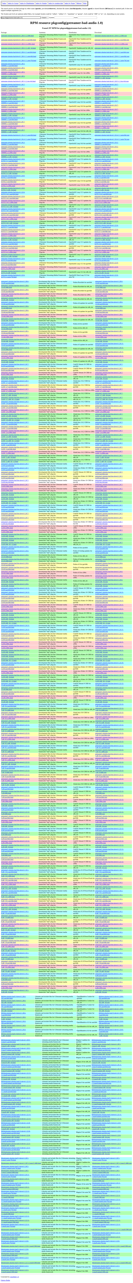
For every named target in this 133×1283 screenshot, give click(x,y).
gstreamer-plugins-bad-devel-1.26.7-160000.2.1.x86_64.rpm (106, 114)
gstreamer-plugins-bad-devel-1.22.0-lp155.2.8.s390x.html (13, 268)
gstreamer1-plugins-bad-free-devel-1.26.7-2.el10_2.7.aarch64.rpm (109, 382)
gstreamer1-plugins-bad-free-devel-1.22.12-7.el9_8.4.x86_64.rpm (109, 722)
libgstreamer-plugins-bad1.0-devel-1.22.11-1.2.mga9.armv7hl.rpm (106, 1192)
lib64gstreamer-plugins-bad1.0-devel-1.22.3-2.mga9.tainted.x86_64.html (15, 1153)
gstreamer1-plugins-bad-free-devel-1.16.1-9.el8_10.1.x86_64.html (15, 908)
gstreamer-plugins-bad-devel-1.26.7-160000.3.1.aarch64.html (13, 85)
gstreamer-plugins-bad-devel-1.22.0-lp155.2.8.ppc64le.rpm (106, 264)
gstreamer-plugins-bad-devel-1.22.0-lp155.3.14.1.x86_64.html (13, 205)
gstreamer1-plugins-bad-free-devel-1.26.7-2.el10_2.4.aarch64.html (15, 423)
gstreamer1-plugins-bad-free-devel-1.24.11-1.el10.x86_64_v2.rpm (109, 659)
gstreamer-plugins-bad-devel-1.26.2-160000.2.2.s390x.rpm (106, 152)
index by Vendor (41, 3)
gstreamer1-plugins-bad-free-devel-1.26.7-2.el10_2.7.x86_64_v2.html (15, 398)
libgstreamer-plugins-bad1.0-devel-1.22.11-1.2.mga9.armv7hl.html (15, 1192)
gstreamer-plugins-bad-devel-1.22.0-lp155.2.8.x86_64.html (13, 272)
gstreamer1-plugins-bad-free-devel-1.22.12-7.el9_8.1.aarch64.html (15, 746)
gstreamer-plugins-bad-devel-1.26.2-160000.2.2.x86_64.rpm (106, 156)
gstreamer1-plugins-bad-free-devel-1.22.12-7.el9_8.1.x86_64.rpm (109, 763)
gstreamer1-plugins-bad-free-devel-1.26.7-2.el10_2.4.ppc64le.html (15, 427)
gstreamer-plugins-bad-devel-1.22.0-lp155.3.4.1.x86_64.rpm (106, 255)
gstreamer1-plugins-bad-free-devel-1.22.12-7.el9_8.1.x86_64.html (15, 763)
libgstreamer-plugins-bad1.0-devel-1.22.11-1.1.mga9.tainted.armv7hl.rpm (106, 1217)
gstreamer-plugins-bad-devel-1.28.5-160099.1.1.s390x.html (13, 73)
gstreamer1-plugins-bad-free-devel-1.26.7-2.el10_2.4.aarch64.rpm (109, 423)
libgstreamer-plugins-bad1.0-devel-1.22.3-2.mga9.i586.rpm (111, 1263)
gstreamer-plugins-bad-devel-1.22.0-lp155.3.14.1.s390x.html (13, 201)
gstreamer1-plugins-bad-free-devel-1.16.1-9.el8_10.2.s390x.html (15, 883)
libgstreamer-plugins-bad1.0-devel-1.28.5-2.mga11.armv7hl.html (15, 1159)
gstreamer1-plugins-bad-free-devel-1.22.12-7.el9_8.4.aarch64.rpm (109, 705)
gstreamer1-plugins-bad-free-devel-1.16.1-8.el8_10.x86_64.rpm (109, 929)
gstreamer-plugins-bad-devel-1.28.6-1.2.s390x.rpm (111, 44)
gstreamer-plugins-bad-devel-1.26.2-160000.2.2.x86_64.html (13, 156)
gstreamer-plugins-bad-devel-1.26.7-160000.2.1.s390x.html (13, 110)
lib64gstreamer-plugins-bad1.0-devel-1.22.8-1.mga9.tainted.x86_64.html (15, 1136)
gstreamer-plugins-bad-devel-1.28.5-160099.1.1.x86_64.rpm (106, 77)
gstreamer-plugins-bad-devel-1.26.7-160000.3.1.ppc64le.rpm (106, 89)
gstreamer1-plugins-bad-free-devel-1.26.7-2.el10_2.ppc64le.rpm (109, 448)
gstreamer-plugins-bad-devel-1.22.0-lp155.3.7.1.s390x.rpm (106, 234)
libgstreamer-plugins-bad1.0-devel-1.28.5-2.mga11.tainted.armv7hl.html (15, 1167)
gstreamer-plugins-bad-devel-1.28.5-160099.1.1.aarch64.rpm (106, 65)
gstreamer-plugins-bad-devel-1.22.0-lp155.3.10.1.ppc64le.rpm (106, 214)
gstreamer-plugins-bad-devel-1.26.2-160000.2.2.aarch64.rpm (106, 143)
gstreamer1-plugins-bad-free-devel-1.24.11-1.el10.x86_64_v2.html (15, 659)
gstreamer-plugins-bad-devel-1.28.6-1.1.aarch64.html (18, 52)
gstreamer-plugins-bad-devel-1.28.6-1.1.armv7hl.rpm (112, 60)
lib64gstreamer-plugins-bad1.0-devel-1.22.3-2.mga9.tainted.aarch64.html (15, 1149)
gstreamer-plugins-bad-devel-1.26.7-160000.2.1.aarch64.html (13, 102)
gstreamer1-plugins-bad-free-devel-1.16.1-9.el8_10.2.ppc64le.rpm (109, 879)
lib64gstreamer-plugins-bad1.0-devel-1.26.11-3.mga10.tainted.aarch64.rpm (107, 1066)
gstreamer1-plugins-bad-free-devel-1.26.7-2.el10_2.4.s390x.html (15, 431)
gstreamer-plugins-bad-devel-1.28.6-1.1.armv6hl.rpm (112, 56)
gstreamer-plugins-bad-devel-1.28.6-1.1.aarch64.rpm (112, 52)
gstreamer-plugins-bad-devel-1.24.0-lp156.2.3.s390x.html (13, 185)
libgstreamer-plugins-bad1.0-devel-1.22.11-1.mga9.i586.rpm (112, 1229)
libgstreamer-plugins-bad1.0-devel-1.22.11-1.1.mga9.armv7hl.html (15, 1209)
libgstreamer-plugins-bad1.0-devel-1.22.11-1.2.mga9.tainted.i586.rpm (106, 1205)
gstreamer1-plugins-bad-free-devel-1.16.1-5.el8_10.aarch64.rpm (109, 954)
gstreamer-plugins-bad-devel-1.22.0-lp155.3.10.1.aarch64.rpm (106, 210)
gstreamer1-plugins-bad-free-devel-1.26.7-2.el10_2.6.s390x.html (15, 411)
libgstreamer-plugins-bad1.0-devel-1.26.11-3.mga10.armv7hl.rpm (106, 1175)
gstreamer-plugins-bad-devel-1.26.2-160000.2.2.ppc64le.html (13, 147)
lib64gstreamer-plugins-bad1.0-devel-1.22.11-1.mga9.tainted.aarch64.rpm (107, 1115)
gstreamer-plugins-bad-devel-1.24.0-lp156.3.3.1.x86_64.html (13, 172)
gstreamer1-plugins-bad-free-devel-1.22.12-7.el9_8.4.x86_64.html (15, 722)
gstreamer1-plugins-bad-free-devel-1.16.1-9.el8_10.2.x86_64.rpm (109, 887)
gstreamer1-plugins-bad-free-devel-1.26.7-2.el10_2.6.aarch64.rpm (109, 402)
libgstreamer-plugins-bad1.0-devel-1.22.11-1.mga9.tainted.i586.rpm (106, 1238)
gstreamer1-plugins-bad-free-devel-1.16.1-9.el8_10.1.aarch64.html (15, 892)
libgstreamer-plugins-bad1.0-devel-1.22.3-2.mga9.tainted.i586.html (15, 1271)
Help (84, 3)
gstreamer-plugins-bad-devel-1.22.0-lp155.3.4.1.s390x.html (13, 251)
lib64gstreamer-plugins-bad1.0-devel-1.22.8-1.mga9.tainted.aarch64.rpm (106, 1132)
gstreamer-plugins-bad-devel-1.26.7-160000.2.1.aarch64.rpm (106, 102)
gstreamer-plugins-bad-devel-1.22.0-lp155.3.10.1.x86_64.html (13, 222)
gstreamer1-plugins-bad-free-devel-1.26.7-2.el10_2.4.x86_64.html (15, 436)
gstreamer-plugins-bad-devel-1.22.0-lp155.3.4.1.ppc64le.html (13, 247)
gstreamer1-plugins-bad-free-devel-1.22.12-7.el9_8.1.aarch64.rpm (109, 746)
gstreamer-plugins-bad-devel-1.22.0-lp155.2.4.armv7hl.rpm (106, 276)
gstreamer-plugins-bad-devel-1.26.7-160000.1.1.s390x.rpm (106, 127)
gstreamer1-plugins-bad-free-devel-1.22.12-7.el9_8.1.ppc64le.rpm (109, 755)
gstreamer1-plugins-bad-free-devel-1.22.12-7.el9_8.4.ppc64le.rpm (109, 713)
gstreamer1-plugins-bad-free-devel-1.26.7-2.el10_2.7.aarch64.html (15, 382)
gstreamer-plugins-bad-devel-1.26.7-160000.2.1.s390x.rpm (106, 110)
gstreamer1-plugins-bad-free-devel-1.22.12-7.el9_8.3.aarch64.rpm (109, 726)
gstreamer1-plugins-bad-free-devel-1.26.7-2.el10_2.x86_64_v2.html (15, 460)
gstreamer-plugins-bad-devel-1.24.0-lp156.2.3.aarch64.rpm (106, 176)
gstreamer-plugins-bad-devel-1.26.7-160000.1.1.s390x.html (13, 127)
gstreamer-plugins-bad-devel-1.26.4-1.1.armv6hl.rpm (112, 135)
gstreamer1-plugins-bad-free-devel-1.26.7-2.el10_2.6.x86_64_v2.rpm (109, 419)
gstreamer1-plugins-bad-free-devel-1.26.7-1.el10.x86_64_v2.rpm (109, 543)
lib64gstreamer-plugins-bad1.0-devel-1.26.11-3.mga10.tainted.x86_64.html (16, 1070)
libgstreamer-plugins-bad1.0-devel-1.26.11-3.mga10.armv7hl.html (15, 1175)
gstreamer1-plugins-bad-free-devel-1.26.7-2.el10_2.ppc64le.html (15, 448)
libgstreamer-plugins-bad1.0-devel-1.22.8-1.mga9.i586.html (20, 1246)
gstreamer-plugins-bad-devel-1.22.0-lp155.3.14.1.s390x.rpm (106, 201)
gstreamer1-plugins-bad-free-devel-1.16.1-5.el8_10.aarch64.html (15, 954)
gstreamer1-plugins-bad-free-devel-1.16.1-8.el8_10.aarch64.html (15, 912)
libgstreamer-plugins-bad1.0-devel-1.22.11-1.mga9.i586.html (21, 1229)
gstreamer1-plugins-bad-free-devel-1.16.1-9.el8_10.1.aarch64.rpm (109, 892)
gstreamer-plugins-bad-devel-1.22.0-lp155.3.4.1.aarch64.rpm (106, 243)
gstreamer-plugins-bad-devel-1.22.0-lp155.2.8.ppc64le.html (13, 264)
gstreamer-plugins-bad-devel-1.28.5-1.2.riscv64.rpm (112, 81)
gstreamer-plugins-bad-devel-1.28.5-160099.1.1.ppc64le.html (13, 69)
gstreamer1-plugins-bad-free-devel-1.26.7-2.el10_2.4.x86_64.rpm (109, 436)
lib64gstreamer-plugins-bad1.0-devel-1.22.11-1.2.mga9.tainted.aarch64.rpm (107, 1082)
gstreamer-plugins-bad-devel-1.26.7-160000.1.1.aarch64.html (13, 118)
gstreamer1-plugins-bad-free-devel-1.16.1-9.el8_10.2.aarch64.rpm (109, 871)
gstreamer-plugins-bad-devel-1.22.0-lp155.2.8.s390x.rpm (106, 268)
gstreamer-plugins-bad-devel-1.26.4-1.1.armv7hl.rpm (112, 139)
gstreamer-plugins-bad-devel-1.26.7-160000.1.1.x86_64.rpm (106, 131)
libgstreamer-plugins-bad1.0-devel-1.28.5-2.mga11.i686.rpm (112, 1163)
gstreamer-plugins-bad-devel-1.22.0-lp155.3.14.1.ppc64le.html (13, 197)
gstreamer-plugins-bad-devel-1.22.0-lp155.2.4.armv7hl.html (13, 276)
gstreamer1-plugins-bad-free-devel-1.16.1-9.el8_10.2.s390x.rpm (109, 883)
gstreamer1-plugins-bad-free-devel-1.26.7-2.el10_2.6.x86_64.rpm (109, 415)
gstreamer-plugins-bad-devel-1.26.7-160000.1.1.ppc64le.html (13, 123)
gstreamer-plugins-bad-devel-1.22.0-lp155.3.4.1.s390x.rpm (106, 251)
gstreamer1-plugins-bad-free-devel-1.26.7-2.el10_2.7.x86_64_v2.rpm (109, 398)
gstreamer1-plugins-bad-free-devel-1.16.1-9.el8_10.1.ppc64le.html (15, 900)
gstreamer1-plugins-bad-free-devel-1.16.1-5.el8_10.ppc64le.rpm (109, 962)
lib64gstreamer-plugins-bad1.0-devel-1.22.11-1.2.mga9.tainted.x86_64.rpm (107, 1086)
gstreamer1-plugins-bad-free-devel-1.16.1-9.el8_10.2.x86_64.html (15, 887)
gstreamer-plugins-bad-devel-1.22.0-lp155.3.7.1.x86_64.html (13, 239)
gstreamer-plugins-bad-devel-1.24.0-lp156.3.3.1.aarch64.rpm (106, 160)
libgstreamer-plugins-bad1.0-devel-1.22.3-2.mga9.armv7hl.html (15, 1258)
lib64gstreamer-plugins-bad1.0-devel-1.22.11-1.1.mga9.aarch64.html (16, 1091)
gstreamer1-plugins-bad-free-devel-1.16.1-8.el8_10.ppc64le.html (15, 921)
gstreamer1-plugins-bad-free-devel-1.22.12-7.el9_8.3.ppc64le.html (15, 734)
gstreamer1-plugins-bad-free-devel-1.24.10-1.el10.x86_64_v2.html (15, 680)
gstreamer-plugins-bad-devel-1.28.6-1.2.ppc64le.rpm (112, 40)
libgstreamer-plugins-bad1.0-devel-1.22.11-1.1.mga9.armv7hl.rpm (106, 1209)
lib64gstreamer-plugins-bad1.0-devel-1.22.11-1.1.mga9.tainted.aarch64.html (16, 1099)
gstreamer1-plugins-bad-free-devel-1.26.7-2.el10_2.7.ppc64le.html (15, 386)
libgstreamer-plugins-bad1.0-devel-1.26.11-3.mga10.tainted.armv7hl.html (15, 1184)
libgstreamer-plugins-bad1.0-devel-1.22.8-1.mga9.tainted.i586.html (15, 1254)
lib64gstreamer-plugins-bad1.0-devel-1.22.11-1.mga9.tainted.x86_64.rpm (107, 1120)
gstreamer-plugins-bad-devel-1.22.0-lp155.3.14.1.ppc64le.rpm (106, 197)
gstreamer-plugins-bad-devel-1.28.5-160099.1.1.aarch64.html (13, 65)
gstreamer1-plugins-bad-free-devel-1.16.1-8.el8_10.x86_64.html (15, 929)
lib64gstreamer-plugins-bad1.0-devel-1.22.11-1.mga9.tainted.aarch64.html (16, 1115)
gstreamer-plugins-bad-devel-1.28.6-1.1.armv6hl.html (18, 56)
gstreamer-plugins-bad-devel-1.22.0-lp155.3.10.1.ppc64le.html (13, 214)
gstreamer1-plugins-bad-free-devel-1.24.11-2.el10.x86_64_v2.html (15, 622)
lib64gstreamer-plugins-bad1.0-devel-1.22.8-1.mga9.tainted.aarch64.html (15, 1132)
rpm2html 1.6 (14, 1277)
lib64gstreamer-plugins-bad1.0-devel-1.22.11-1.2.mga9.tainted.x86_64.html (16, 1086)
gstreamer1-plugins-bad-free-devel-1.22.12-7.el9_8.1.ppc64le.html (15, 755)
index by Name (70, 3)
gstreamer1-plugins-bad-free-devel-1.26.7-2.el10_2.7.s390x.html (15, 390)
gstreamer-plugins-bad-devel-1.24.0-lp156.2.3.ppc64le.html (13, 181)
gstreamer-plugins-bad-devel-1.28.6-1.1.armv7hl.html (18, 60)
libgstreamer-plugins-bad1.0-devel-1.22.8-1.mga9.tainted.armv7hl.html (15, 1250)
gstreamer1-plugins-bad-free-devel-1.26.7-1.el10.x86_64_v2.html (15, 543)
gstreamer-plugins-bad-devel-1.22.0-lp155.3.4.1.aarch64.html (13, 243)
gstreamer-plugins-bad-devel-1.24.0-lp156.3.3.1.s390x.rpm (106, 168)
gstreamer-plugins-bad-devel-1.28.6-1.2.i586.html (17, 36)
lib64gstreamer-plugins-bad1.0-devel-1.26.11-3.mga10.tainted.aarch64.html (16, 1066)
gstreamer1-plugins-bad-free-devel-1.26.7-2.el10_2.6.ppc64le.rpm (109, 407)
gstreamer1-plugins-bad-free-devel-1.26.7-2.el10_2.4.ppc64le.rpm (109, 427)
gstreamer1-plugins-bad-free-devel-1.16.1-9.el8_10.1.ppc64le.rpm (109, 900)
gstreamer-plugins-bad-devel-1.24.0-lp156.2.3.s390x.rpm (106, 185)
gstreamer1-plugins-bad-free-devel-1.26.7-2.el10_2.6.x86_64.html (15, 415)
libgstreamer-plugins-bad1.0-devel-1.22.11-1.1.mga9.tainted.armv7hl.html (15, 1217)
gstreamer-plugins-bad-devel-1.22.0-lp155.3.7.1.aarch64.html (13, 226)
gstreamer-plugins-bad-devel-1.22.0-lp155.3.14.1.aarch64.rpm (106, 193)
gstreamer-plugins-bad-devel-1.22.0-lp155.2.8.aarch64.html (13, 259)
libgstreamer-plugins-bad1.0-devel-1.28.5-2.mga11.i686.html (21, 1163)
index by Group (13, 3)
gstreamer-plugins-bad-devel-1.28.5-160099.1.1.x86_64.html (13, 77)
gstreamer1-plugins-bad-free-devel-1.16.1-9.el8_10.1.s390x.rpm (109, 904)
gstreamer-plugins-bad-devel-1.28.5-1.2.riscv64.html (18, 81)
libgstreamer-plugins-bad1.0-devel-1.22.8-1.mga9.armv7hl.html (15, 1242)
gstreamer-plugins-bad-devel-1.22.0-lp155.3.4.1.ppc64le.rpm (106, 247)
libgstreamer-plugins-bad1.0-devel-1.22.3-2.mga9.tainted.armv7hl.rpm (106, 1267)
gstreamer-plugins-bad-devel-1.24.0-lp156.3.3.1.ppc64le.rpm (106, 164)
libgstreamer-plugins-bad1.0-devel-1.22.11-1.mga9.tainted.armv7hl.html (15, 1234)
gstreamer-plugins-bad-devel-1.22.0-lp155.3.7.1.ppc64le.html (13, 230)
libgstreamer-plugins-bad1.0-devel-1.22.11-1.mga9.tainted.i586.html (15, 1238)
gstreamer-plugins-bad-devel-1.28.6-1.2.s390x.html (18, 44)
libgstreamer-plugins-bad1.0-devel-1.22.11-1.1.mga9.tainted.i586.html (15, 1221)
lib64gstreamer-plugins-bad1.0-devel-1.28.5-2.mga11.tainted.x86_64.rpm (106, 1053)
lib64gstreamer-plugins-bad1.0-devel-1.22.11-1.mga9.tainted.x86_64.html (16, 1120)
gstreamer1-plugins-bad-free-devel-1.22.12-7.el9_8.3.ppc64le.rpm (109, 734)
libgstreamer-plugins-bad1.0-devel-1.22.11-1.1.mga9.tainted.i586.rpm (106, 1221)
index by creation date (56, 3)
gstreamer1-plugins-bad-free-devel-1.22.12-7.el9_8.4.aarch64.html (15, 705)
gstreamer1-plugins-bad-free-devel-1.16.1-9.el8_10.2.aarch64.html (15, 871)
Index (4, 3)
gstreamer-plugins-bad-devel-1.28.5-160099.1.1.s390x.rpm (106, 73)
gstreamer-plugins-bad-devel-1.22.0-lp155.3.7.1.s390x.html (13, 234)
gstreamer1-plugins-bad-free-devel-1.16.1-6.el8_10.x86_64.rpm (109, 950)
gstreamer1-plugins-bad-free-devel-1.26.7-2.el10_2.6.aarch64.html (15, 402)
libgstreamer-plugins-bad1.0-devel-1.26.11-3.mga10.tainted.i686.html (15, 1188)
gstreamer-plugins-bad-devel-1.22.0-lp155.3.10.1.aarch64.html (13, 210)
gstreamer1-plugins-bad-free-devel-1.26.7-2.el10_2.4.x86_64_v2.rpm (109, 440)
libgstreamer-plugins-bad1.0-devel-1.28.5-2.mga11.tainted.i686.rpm (106, 1171)
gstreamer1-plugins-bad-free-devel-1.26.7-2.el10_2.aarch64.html (15, 444)
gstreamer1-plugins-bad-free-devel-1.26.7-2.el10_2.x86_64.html (15, 456)
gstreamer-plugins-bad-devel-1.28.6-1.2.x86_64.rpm (112, 48)
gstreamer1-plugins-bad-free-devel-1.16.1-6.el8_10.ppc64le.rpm (109, 941)
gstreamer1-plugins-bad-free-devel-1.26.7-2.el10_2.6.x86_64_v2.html (15, 419)
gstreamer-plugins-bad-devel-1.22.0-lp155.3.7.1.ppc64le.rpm (106, 230)
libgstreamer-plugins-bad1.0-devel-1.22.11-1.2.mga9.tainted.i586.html (15, 1205)
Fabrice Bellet (5, 1280)
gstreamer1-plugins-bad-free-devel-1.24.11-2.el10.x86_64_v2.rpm (109, 622)
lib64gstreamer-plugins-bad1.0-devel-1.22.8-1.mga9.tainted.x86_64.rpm (106, 1136)
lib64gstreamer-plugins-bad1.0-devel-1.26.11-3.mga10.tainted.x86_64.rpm (107, 1070)
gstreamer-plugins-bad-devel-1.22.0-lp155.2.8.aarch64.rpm (106, 259)
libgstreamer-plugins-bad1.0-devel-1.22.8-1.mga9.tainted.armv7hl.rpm (106, 1250)
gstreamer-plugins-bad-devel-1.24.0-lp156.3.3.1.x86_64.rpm (106, 172)
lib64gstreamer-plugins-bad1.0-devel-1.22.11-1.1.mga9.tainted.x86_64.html (16, 1103)
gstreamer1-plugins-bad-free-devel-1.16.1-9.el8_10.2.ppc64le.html (15, 879)
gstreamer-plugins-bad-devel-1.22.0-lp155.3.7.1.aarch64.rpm (106, 226)
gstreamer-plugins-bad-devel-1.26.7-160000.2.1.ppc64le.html (13, 106)
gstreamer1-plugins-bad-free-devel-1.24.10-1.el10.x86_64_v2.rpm (109, 680)
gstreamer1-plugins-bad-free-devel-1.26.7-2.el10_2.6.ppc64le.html (15, 407)
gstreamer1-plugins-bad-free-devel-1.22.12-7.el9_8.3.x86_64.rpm (109, 742)
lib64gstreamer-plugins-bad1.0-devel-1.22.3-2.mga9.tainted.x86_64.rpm (106, 1153)
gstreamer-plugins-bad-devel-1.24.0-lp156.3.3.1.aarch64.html (13, 160)
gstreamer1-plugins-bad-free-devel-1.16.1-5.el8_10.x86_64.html (15, 970)
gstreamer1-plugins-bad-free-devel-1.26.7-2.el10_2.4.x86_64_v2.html (15, 440)
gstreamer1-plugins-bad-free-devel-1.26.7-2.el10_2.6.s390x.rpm (109, 411)
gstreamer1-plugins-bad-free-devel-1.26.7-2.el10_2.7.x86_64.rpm (109, 394)
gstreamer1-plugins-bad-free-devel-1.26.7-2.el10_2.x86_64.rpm (109, 456)
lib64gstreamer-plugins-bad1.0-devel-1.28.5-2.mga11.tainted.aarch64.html (15, 1049)
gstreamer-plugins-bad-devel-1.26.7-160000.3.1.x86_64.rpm (106, 98)
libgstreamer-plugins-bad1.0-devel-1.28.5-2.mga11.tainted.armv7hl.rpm (106, 1167)
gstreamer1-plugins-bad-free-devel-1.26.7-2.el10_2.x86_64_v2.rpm (109, 460)
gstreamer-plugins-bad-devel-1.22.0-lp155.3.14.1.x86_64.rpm (106, 205)
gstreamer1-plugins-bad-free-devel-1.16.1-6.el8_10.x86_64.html (15, 950)
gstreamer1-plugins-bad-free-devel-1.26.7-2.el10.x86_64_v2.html (15, 502)
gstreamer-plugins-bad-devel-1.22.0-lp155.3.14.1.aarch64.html (13, 193)
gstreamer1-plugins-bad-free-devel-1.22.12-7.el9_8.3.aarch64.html (15, 726)
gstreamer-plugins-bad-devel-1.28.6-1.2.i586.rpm (111, 36)
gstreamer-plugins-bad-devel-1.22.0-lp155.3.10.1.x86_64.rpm (106, 222)
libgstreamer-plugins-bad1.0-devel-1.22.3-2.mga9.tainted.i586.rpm (106, 1271)
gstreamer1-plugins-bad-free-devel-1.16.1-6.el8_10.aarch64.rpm (109, 933)
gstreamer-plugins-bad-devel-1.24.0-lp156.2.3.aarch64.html (13, 176)
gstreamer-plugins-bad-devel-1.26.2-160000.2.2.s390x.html (13, 152)
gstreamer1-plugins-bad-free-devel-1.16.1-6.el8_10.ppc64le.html (15, 941)
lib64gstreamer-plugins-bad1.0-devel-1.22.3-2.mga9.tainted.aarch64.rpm (106, 1149)
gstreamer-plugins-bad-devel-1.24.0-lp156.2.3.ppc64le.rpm (106, 181)
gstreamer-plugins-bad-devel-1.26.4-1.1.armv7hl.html (18, 139)
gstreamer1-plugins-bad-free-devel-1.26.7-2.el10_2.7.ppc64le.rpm (109, 386)
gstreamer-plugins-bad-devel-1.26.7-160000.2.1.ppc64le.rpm (106, 106)
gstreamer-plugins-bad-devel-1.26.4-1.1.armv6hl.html (18, 135)
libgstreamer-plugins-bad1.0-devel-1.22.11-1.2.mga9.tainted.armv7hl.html (15, 1200)
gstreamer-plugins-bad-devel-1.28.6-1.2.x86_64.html (18, 48)
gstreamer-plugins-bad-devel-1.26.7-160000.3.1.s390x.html (13, 94)
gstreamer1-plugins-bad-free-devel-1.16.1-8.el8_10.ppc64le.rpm (109, 921)
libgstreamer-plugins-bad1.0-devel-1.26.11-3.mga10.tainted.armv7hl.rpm (106, 1184)
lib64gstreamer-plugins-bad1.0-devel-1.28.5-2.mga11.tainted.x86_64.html (15, 1053)
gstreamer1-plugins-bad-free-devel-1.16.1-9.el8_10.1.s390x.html (15, 904)
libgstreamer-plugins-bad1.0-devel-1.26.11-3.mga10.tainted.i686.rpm (106, 1188)
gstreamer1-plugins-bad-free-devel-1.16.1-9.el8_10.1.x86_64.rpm (109, 908)
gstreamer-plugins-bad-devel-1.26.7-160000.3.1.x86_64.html (13, 98)
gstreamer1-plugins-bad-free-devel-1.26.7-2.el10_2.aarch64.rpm (109, 444)
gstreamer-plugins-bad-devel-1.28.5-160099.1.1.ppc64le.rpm (106, 69)
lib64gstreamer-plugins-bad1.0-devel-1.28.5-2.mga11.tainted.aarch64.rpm (106, 1049)
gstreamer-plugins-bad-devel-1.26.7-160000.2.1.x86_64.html (13, 114)
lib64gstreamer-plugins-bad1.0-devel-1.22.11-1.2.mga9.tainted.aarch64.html (16, 1082)
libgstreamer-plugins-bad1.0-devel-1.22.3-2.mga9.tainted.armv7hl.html (15, 1267)
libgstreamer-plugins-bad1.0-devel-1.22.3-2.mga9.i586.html (20, 1263)
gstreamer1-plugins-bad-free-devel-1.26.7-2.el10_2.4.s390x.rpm (109, 431)
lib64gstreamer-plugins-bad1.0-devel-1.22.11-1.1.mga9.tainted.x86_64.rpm (107, 1103)
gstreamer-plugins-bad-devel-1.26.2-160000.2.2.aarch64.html (13, 143)
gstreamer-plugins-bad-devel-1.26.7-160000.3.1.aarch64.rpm (106, 85)
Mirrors (79, 3)
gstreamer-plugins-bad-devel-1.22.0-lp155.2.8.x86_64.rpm (106, 272)
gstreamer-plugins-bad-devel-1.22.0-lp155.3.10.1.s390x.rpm (106, 218)
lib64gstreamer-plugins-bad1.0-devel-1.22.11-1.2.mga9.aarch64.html (16, 1074)
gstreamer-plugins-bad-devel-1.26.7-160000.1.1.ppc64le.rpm (106, 123)
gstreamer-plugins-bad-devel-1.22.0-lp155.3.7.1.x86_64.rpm (106, 239)
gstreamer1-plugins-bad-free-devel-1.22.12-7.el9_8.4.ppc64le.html (15, 713)
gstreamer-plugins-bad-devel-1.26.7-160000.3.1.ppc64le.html (13, 89)
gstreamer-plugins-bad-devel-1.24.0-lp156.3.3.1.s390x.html (13, 168)
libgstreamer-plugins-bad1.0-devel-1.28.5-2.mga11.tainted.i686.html (15, 1171)
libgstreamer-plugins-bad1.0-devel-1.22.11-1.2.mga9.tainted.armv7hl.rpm (106, 1200)
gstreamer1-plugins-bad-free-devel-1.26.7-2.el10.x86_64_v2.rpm (109, 502)
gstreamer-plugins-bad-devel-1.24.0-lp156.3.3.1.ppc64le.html (13, 164)
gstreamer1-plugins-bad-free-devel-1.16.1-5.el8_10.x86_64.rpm (109, 970)
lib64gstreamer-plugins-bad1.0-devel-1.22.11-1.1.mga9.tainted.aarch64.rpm (107, 1099)
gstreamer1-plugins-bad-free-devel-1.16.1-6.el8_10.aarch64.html (15, 933)
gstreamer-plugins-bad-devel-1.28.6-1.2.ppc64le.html (18, 40)
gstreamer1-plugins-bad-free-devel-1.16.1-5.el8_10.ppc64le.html (15, 962)
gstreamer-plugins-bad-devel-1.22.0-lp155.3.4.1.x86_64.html (13, 255)
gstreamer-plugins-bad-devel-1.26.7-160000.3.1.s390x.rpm (106, 94)
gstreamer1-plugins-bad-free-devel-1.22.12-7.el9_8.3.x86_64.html (15, 742)
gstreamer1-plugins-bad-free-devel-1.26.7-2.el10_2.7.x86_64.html (15, 394)
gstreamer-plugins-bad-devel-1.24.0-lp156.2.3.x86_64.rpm (106, 189)
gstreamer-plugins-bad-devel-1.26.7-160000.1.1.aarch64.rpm (106, 118)
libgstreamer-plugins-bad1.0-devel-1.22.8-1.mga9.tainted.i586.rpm (106, 1254)
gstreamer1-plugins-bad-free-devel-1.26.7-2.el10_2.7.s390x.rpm (109, 390)
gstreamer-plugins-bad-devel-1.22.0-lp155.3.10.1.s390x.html (13, 218)
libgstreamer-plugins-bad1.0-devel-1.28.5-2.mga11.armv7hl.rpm (106, 1159)
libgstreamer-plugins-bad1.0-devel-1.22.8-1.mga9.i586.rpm (111, 1246)
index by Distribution (27, 3)
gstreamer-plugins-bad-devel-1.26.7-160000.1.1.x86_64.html (13, 131)
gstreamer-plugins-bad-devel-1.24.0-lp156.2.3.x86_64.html (13, 189)
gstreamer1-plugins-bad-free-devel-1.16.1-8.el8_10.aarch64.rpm (109, 912)
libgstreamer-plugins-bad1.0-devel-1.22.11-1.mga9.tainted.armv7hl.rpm (106, 1234)
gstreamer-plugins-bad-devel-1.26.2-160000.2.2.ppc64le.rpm (106, 147)
